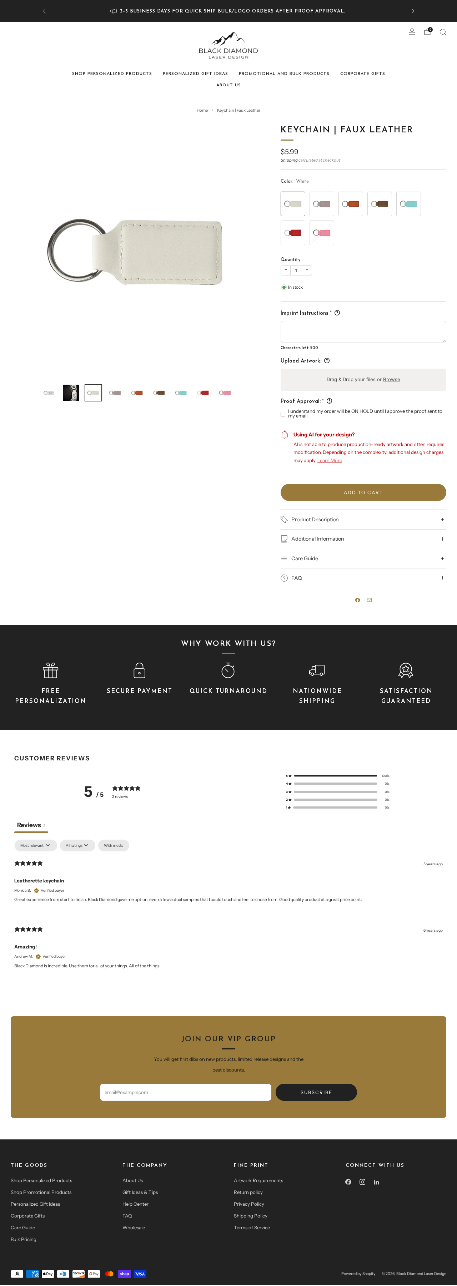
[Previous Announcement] (44, 11)
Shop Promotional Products (41, 1192)
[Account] (412, 31)
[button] (338, 776)
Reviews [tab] (31, 825)
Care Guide (23, 1227)
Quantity (291, 259)
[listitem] (228, 11)
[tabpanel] (228, 910)
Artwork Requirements (258, 1180)
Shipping (289, 160)
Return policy (248, 1192)
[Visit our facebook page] (348, 1182)
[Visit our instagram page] (362, 1182)
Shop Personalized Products (112, 74)
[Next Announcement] (413, 11)
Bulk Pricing (23, 1239)
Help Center (135, 1204)
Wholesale (133, 1227)
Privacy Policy (249, 1204)
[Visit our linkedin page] (377, 1182)
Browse (391, 379)
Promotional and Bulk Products (284, 74)
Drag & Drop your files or (363, 379)
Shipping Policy (250, 1216)
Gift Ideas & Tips (140, 1192)
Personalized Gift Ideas (195, 74)
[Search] (442, 31)
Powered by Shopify (358, 1273)
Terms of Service (252, 1227)
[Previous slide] (24, 251)
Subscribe (316, 1092)
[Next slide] (249, 251)
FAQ (127, 1216)
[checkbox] (113, 845)
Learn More (329, 460)
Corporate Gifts (362, 74)
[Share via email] (369, 600)
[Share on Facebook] (357, 600)
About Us (228, 85)
